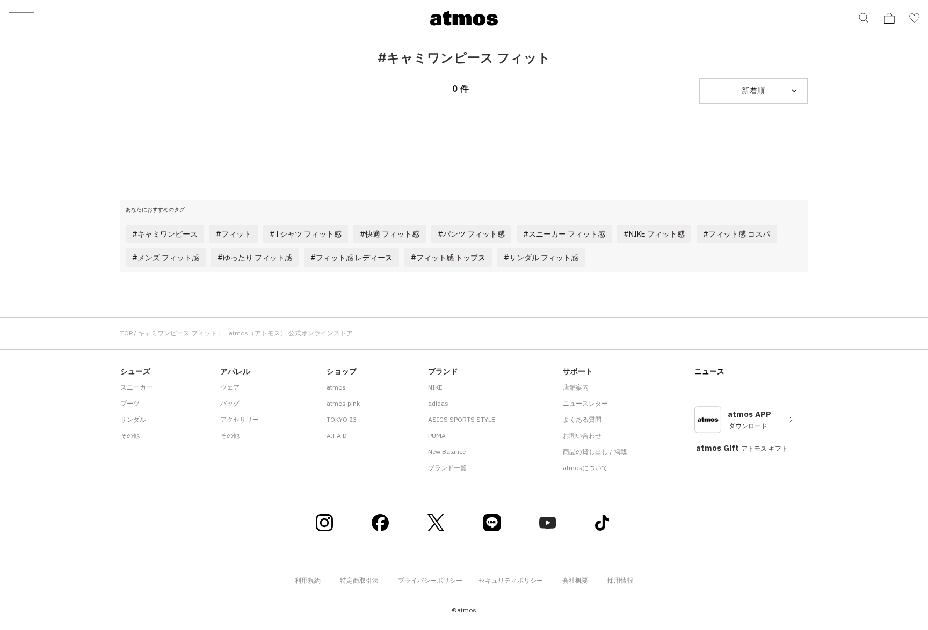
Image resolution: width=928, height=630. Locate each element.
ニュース (709, 371)
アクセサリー (239, 419)
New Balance (447, 452)
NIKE (435, 387)
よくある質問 (582, 419)
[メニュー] (21, 18)
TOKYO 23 (342, 419)
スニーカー (136, 387)
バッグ (230, 403)
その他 (130, 435)
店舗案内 (576, 387)
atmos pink (343, 403)
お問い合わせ (582, 435)
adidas (438, 403)
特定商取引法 (359, 580)
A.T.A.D (337, 435)
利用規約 (308, 580)
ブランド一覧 (447, 468)
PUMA (437, 435)
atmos (336, 387)
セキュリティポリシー (511, 580)
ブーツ (130, 403)
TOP (126, 333)
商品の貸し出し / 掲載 (595, 452)
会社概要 (575, 580)
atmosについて (585, 468)
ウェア (230, 387)
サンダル (133, 419)
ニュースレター (585, 403)
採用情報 (620, 580)
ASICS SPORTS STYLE (461, 419)
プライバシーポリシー (430, 580)
